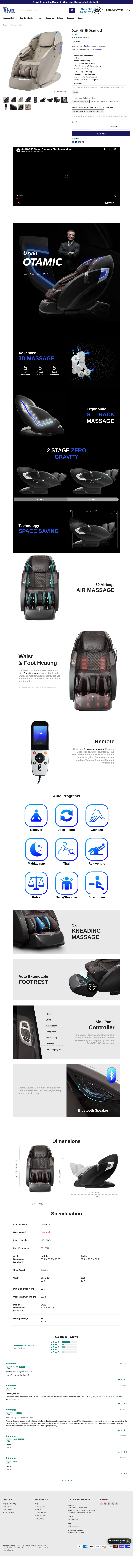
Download (45, 1232)
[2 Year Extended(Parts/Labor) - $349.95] (114, 118)
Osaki (76, 34)
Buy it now (101, 133)
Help (36, 1503)
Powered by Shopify (9, 1550)
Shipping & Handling (9, 1503)
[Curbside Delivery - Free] (81, 104)
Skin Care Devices (27, 18)
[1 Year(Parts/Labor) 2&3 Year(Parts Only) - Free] (88, 113)
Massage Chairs (9, 18)
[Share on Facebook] (73, 142)
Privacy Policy (39, 1518)
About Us (38, 1509)
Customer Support (41, 1512)
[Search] (72, 10)
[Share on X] (76, 142)
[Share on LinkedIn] (79, 142)
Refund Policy (7, 1509)
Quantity (75, 122)
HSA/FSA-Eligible (8, 1512)
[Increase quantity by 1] (89, 126)
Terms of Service (41, 1515)
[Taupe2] (76, 94)
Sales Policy (6, 1506)
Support (70, 18)
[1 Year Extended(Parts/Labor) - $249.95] (86, 118)
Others (60, 18)
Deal (40, 18)
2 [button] (65, 1480)
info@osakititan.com (75, 1526)
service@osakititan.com (76, 1532)
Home (5, 25)
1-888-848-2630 (73, 1519)
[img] (11, 1363)
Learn (80, 18)
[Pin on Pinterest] (83, 142)
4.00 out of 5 (29, 1345)
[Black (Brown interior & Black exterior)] (85, 89)
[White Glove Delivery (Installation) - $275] (105, 104)
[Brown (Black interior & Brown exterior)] (112, 89)
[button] (6, 99)
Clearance (50, 18)
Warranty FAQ (40, 1506)
